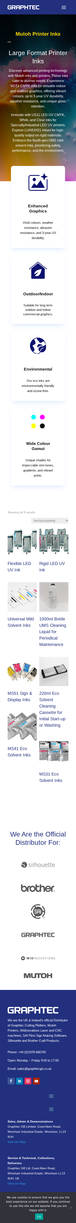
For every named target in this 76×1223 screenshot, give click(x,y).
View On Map (17, 1142)
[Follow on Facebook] (11, 1081)
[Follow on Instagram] (27, 1081)
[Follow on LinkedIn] (19, 1081)
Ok (39, 1216)
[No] (71, 1207)
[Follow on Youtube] (36, 1081)
